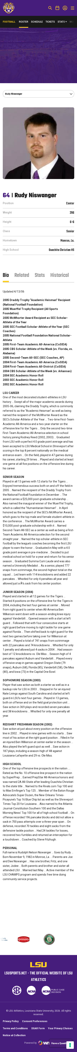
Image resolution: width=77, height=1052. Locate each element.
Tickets (50, 21)
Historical (59, 275)
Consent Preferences (34, 1021)
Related (21, 275)
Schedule (37, 21)
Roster (23, 21)
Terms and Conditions (15, 1028)
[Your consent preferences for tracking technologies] (70, 1045)
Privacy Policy (11, 1021)
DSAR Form (38, 1028)
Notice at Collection (14, 1035)
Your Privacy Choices (60, 1028)
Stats (61, 21)
